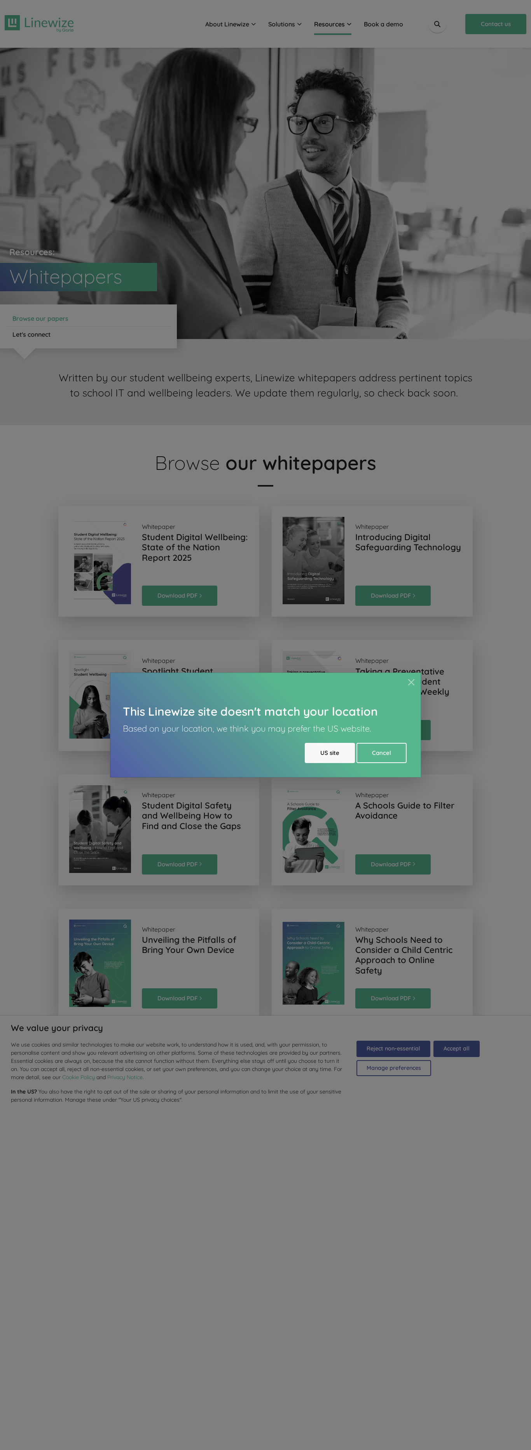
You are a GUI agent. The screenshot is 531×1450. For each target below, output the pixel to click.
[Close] (411, 682)
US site (329, 752)
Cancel (381, 752)
